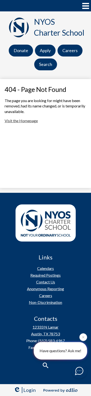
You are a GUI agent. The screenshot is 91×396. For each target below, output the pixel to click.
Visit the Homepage (21, 120)
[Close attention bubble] (83, 337)
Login (29, 390)
